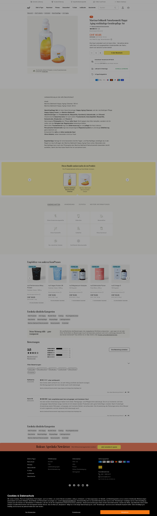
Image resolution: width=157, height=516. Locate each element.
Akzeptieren (124, 512)
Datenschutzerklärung (69, 501)
